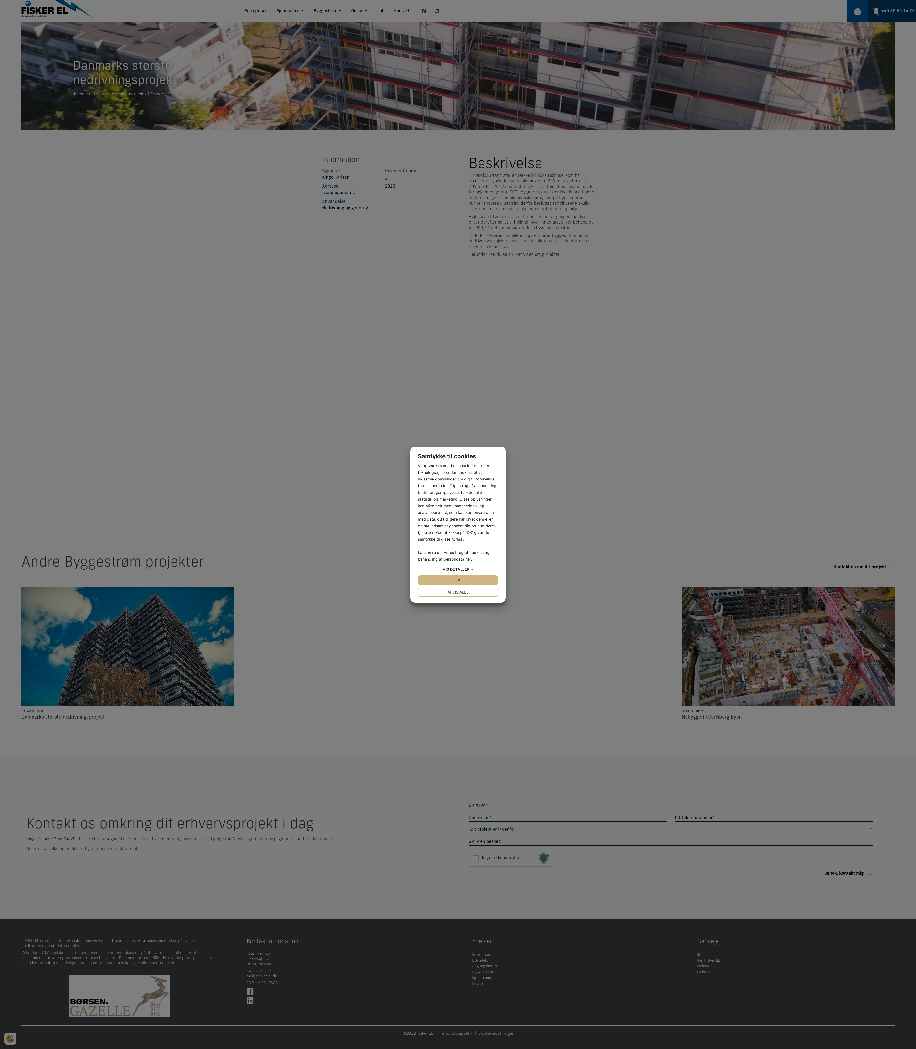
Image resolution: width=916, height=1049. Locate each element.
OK (458, 580)
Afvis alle (458, 592)
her (468, 559)
